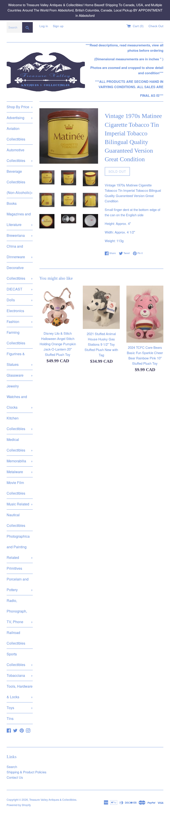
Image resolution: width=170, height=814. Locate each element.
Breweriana (20, 235)
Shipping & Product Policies (26, 772)
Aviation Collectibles (16, 134)
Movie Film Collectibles (16, 488)
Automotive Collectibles (20, 155)
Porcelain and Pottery (20, 584)
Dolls (20, 299)
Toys (20, 707)
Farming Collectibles (16, 337)
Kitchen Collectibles (20, 423)
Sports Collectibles (20, 659)
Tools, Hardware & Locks (20, 691)
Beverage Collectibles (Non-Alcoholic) (20, 182)
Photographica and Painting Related (20, 547)
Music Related (20, 504)
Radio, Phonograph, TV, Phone (20, 611)
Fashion (20, 321)
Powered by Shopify (19, 805)
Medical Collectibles (20, 445)
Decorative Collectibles (20, 273)
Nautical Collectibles (16, 520)
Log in (43, 26)
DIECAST (20, 289)
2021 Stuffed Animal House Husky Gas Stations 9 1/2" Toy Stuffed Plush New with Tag (101, 344)
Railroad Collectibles (16, 638)
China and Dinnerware (20, 251)
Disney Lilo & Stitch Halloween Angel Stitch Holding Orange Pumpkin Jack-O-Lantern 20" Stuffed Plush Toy (58, 344)
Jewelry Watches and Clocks (20, 396)
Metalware (20, 471)
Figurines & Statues (20, 359)
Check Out (156, 26)
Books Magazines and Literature (20, 214)
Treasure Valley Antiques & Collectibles (52, 799)
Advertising (20, 117)
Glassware (20, 375)
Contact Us (15, 777)
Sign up (58, 26)
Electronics (15, 310)
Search (12, 766)
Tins (10, 718)
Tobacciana (20, 675)
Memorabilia (20, 460)
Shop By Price (20, 106)
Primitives (14, 568)
